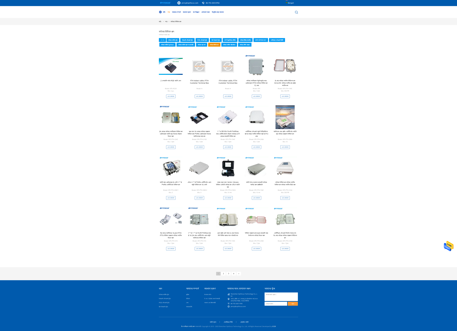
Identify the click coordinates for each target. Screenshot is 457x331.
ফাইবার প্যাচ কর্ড (201, 45)
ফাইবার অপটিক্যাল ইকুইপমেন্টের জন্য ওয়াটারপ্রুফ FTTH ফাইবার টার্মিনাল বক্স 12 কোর (257, 82)
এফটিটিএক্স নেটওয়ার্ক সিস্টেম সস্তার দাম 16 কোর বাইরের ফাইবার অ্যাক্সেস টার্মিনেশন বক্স (285, 235)
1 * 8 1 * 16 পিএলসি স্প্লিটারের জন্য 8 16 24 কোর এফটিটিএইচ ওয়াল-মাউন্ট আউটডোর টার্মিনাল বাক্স (199, 235)
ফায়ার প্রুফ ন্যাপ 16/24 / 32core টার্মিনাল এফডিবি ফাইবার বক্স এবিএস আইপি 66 (228, 184)
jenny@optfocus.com (190, 3)
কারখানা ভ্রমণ (187, 12)
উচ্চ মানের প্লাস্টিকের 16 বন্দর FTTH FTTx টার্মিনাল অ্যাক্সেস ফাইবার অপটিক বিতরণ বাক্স (171, 235)
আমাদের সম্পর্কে (176, 12)
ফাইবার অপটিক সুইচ (173, 40)
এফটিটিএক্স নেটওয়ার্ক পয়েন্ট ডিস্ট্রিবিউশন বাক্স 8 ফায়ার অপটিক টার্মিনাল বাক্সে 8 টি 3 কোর (256, 133)
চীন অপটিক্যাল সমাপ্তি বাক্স (188, 326)
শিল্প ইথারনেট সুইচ (216, 40)
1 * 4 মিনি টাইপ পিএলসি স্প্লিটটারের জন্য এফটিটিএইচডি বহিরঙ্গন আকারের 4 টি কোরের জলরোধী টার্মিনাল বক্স (228, 133)
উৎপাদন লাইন (207, 294)
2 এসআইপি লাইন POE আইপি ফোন (171, 80)
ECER (274, 326)
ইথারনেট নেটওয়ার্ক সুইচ (187, 40)
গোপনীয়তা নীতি (228, 322)
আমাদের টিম (189, 307)
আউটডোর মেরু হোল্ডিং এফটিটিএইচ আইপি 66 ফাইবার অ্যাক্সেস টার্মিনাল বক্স (285, 132)
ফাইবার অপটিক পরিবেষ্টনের (229, 45)
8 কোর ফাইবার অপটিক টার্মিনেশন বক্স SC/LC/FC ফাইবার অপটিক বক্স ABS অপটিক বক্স (285, 82)
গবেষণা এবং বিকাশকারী (210, 303)
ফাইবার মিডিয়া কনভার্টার (245, 40)
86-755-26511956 (212, 3)
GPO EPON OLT (260, 40)
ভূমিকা (187, 294)
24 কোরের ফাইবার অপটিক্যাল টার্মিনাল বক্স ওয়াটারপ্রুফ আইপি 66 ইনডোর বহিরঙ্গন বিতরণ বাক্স (171, 133)
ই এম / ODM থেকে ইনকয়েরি (212, 298)
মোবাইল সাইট (244, 322)
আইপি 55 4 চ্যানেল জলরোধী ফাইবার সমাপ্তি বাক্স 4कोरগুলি (256, 183)
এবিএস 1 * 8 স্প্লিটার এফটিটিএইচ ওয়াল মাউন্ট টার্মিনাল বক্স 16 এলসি (199, 183)
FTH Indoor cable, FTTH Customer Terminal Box (199, 81)
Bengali (291, 3)
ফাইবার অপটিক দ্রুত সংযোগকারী (185, 45)
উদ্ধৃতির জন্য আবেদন (218, 12)
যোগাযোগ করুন (205, 12)
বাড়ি (164, 12)
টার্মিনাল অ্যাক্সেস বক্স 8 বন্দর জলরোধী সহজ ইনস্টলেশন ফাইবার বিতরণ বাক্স (256, 234)
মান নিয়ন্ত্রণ (196, 12)
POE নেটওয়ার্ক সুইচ (202, 40)
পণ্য (169, 12)
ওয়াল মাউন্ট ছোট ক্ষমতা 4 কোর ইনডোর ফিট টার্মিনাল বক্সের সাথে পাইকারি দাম (228, 234)
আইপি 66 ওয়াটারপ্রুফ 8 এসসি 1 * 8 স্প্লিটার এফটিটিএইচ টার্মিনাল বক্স (171, 183)
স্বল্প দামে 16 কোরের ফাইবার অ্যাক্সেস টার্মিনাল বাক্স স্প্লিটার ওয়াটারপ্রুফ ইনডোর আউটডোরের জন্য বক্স (199, 133)
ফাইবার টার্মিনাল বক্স (176, 21)
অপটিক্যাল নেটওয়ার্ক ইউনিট (277, 40)
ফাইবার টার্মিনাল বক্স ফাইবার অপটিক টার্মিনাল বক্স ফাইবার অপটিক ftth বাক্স (285, 183)
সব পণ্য (162, 40)
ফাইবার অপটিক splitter (167, 45)
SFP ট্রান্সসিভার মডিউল (230, 40)
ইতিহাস (188, 298)
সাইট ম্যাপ (213, 322)
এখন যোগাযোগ (170, 96)
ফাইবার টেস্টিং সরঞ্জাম (245, 45)
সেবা (187, 303)
